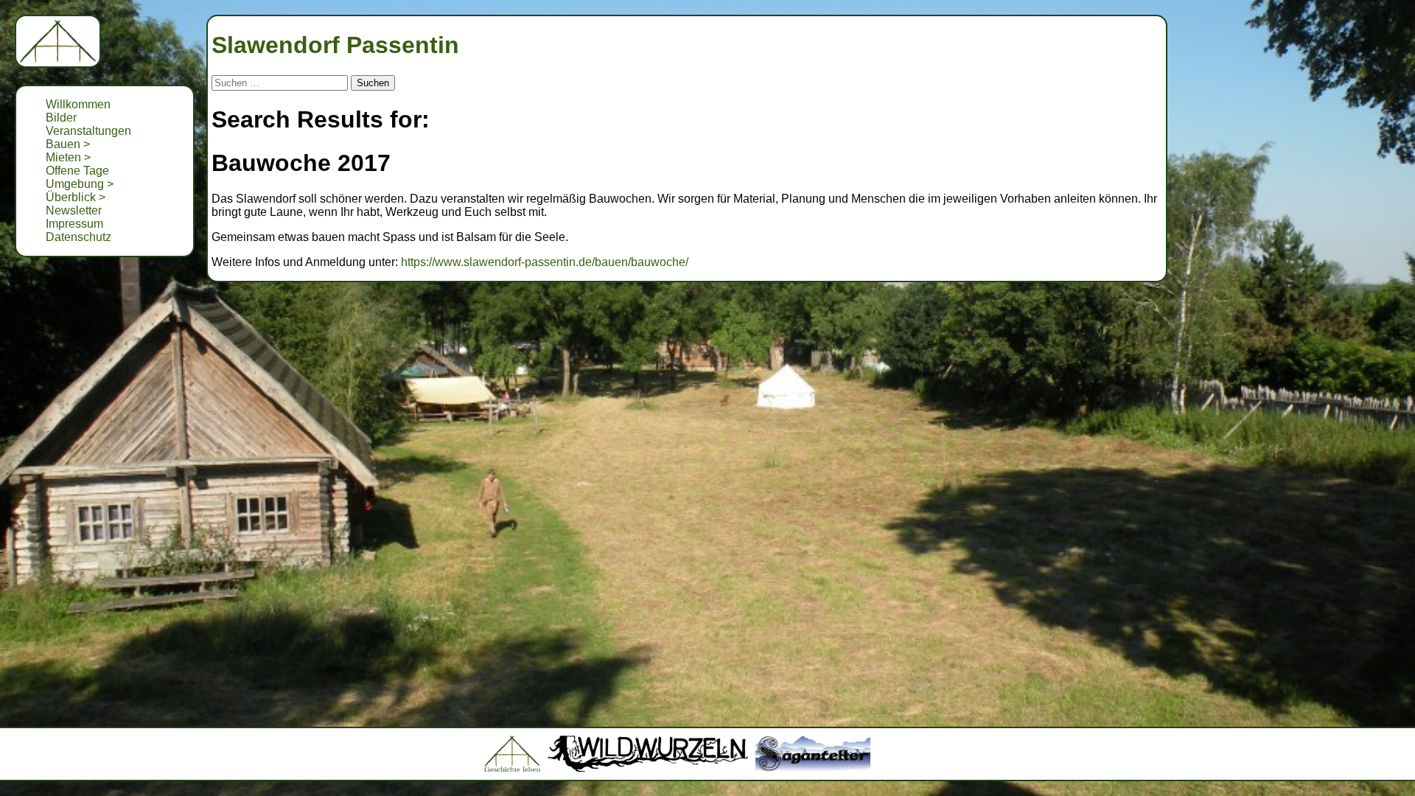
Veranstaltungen (88, 131)
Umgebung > (79, 184)
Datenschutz (78, 237)
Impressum (74, 223)
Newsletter (74, 210)
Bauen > (68, 144)
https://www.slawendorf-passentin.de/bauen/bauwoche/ (544, 262)
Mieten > (68, 157)
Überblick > (75, 197)
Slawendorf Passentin (335, 45)
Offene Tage (77, 170)
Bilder (61, 117)
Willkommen (78, 104)
